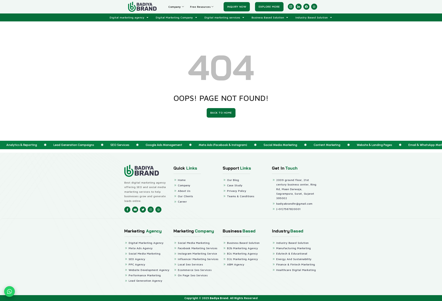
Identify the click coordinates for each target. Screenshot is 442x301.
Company (174, 6)
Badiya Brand (219, 298)
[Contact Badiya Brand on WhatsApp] (9, 291)
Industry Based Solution (311, 17)
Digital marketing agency (127, 17)
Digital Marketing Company (174, 17)
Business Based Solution (268, 17)
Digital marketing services (222, 17)
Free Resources (200, 6)
